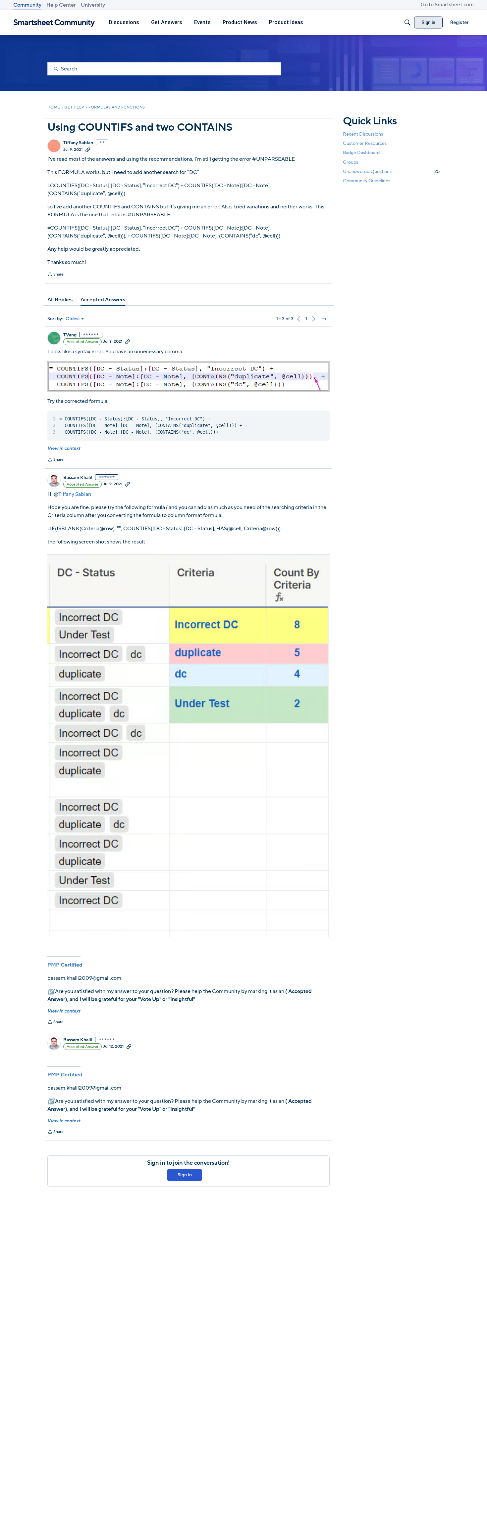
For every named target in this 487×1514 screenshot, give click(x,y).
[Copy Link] (88, 149)
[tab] (60, 299)
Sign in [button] (185, 1175)
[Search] (407, 22)
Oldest (73, 319)
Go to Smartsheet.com (447, 4)
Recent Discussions (363, 134)
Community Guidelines (366, 181)
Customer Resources (365, 143)
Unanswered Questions (391, 171)
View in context (63, 448)
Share (55, 275)
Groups (350, 162)
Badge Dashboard (361, 153)
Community (27, 5)
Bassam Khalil (77, 478)
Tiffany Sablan (78, 143)
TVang (70, 335)
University (93, 5)
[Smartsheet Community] (54, 22)
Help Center (61, 5)
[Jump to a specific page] (324, 319)
